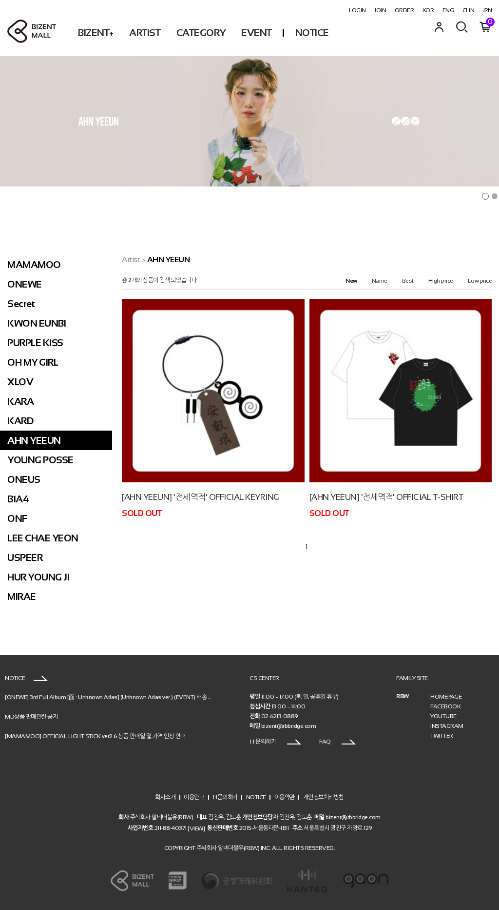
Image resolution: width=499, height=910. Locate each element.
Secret (21, 303)
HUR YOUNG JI (38, 577)
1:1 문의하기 (263, 741)
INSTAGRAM (446, 726)
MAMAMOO (34, 264)
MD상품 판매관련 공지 (31, 716)
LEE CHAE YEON (42, 538)
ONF (17, 518)
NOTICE (312, 32)
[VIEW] (196, 828)
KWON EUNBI (36, 323)
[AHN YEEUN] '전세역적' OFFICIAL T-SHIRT (386, 497)
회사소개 (165, 797)
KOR (428, 10)
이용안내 (194, 797)
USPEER (24, 557)
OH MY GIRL (32, 362)
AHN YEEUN (34, 440)
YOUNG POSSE (40, 460)
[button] (485, 196)
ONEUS (23, 479)
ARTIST (144, 32)
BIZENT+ (96, 32)
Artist (130, 259)
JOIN (380, 10)
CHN (468, 10)
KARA (20, 401)
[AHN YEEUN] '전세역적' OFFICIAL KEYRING (200, 497)
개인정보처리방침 (323, 797)
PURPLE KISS (35, 342)
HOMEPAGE (445, 696)
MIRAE (21, 596)
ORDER (404, 10)
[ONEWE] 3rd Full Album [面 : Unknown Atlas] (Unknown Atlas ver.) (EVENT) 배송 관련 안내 (117, 697)
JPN (487, 10)
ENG (448, 10)
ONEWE (24, 284)
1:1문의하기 (225, 797)
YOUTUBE (443, 716)
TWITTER (441, 735)
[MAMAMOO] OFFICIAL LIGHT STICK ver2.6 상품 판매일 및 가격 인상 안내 (95, 736)
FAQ (325, 741)
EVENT (256, 32)
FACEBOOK (445, 706)
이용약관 (284, 797)
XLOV (20, 381)
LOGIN (357, 10)
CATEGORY (201, 32)
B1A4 (18, 499)
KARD (20, 420)
